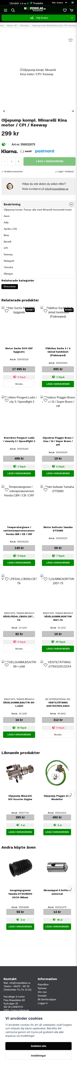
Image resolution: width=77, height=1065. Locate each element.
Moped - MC (12, 25)
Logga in (43, 1003)
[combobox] (38, 18)
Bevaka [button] (19, 384)
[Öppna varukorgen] (71, 10)
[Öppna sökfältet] (13, 10)
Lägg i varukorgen (58, 384)
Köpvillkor (43, 984)
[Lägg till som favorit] (64, 10)
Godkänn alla (38, 1046)
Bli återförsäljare (47, 999)
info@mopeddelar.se (56, 188)
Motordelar (24, 25)
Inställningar (38, 1055)
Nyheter (42, 988)
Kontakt (42, 995)
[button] (73, 3)
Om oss (42, 992)
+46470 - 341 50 (21, 986)
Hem (2, 25)
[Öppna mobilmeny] (5, 10)
